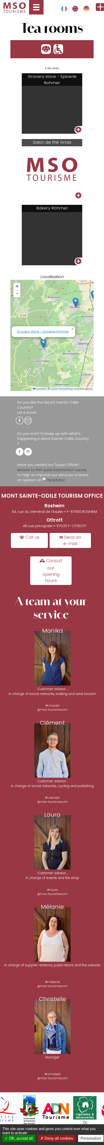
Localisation (52, 277)
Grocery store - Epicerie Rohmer (43, 331)
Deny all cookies (58, 1138)
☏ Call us (29, 537)
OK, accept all (20, 1138)
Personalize (91, 1138)
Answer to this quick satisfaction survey (52, 469)
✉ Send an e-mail (70, 540)
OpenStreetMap (62, 389)
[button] (76, 302)
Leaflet (40, 389)
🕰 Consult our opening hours (51, 571)
